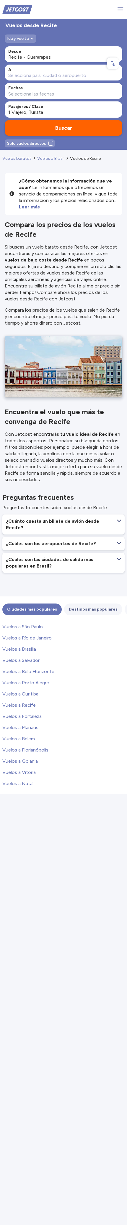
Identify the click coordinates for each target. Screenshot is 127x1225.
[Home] (17, 9)
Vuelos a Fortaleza (22, 716)
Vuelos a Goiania (20, 761)
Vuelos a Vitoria (19, 772)
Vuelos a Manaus (20, 727)
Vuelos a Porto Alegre (25, 682)
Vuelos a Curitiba (20, 694)
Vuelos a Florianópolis (25, 750)
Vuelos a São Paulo (22, 626)
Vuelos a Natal (17, 783)
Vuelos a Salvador (21, 660)
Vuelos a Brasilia (19, 649)
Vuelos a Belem (18, 738)
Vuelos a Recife (19, 705)
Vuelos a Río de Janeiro (27, 638)
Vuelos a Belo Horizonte (28, 671)
